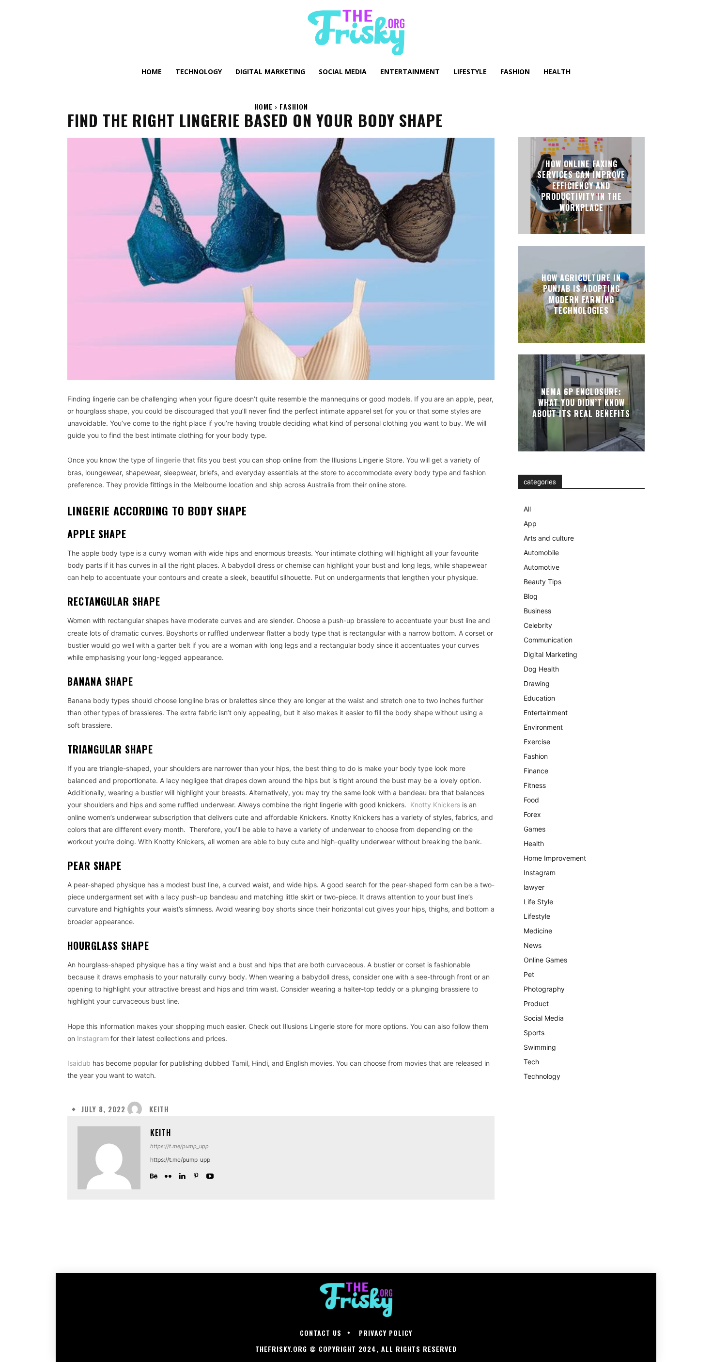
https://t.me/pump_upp (179, 1146)
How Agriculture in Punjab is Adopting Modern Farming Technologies (581, 294)
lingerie (168, 460)
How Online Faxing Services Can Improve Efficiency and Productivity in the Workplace (581, 185)
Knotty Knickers (435, 805)
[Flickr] (167, 1173)
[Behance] (153, 1173)
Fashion (293, 106)
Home (263, 106)
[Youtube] (210, 1173)
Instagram (93, 1038)
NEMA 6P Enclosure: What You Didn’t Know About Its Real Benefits (581, 402)
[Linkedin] (182, 1173)
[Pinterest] (196, 1173)
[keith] (137, 1109)
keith (159, 1109)
